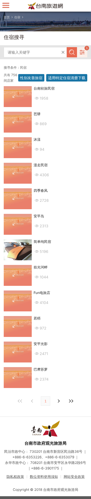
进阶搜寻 (82, 52)
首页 (7, 17)
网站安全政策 (74, 476)
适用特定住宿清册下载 (66, 77)
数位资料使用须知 (44, 476)
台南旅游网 (46, 6)
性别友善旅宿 (31, 77)
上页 (58, 401)
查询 (72, 52)
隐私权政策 (15, 476)
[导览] (6, 5)
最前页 (20, 401)
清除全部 (63, 52)
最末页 (71, 401)
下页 (32, 401)
